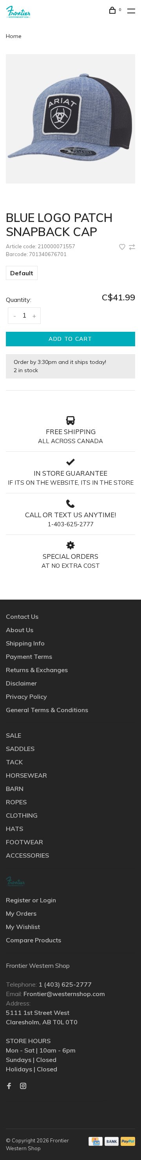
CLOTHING (22, 815)
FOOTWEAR (24, 842)
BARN (15, 789)
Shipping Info (25, 643)
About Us (19, 630)
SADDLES (20, 749)
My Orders (21, 913)
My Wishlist (23, 927)
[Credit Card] (96, 1143)
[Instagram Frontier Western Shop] (23, 1086)
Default (21, 273)
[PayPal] (128, 1143)
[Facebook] (9, 1086)
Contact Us (22, 616)
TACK (14, 762)
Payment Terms (29, 656)
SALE (13, 735)
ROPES (16, 802)
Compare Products (33, 940)
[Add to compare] (132, 247)
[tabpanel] (70, 119)
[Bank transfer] (112, 1143)
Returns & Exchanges (37, 670)
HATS (14, 829)
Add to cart (70, 338)
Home (14, 36)
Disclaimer (21, 683)
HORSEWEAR (26, 775)
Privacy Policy (26, 696)
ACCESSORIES (27, 855)
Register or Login (31, 900)
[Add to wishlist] (123, 247)
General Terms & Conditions (47, 710)
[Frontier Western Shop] (15, 881)
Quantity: (18, 300)
